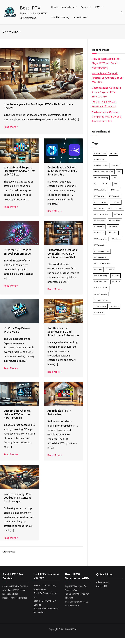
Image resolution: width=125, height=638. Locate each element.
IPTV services (99, 233)
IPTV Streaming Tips (101, 251)
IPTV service (113, 227)
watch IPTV (115, 306)
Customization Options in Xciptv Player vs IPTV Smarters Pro (62, 171)
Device (84, 7)
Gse (114, 178)
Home (54, 7)
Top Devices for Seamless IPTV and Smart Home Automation (63, 331)
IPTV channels (114, 196)
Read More (10, 126)
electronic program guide (103, 171)
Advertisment (80, 17)
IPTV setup (113, 233)
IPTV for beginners (115, 208)
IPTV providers (114, 220)
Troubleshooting (60, 17)
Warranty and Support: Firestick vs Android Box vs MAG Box (19, 171)
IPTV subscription (100, 257)
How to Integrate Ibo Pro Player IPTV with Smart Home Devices (106, 63)
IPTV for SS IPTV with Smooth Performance (104, 104)
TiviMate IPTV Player (101, 300)
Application (67, 7)
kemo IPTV (98, 269)
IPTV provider (99, 220)
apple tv (114, 153)
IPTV (97, 7)
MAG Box (115, 275)
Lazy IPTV (110, 269)
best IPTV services (101, 165)
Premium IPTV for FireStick (15, 586)
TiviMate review (100, 306)
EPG (119, 171)
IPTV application (100, 190)
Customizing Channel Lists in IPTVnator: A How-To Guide (17, 414)
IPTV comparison (100, 202)
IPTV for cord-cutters (101, 214)
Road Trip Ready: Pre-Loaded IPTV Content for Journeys (17, 497)
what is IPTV (98, 312)
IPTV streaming (99, 245)
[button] (75, 7)
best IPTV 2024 (99, 159)
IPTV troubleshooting (102, 263)
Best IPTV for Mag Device (14, 598)
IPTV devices (99, 208)
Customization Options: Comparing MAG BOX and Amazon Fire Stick (62, 253)
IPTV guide (118, 214)
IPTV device (115, 202)
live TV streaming (100, 275)
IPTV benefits (99, 196)
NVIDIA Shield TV (100, 282)
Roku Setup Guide (101, 288)
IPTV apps (115, 190)
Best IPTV (30, 7)
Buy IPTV (116, 165)
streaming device (100, 294)
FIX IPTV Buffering (101, 178)
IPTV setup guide (100, 239)
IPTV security (99, 227)
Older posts (9, 551)
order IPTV (116, 282)
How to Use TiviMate (101, 184)
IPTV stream (116, 239)
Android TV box (100, 153)
